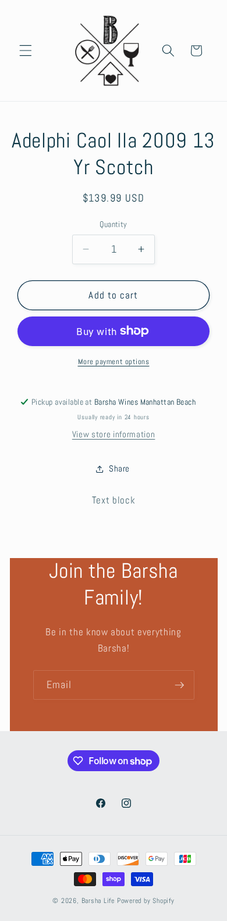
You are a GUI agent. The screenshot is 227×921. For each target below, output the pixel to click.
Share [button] (119, 468)
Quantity (113, 224)
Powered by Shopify (146, 900)
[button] (26, 50)
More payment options (114, 361)
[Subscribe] (179, 685)
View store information (113, 434)
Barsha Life (98, 900)
